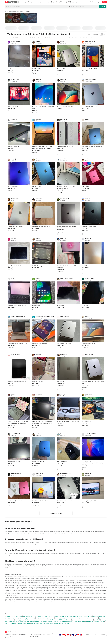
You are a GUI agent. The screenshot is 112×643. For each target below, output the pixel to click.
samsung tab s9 (97, 616)
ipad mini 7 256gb (99, 621)
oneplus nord (54, 616)
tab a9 (51, 619)
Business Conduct (34, 636)
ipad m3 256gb (58, 619)
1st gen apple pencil (34, 619)
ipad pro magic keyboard (15, 623)
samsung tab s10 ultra (42, 618)
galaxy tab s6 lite (44, 623)
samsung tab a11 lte (67, 621)
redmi (83, 621)
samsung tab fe (18, 616)
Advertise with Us (38, 634)
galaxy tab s (66, 618)
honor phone (43, 621)
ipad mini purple (76, 619)
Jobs (31, 634)
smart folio (47, 616)
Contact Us (39, 633)
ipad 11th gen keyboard (85, 616)
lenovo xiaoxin (44, 619)
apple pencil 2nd (73, 616)
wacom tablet (74, 618)
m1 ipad (33, 618)
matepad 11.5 (9, 616)
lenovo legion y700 (55, 623)
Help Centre (33, 633)
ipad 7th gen (26, 623)
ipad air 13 (16, 621)
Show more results (56, 513)
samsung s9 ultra (83, 618)
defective (51, 618)
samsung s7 (58, 618)
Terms (44, 634)
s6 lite (21, 621)
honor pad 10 (89, 621)
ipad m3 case (77, 621)
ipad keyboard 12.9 (28, 616)
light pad (26, 621)
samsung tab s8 (64, 616)
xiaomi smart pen (39, 616)
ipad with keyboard (17, 618)
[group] (56, 18)
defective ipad (67, 619)
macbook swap (65, 623)
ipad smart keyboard (87, 619)
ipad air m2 (97, 619)
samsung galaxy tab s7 (21, 619)
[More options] (8, 75)
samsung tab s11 (34, 621)
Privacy (48, 634)
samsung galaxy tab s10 (54, 621)
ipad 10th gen (35, 623)
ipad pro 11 (27, 618)
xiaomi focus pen (93, 618)
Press (44, 633)
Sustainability (50, 633)
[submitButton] (102, 6)
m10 (6, 623)
